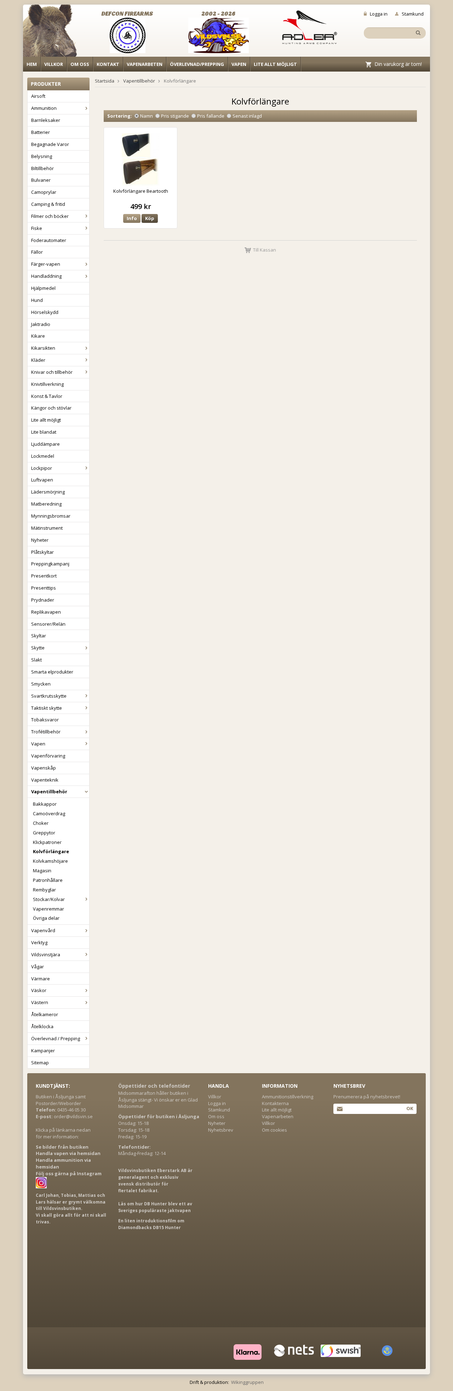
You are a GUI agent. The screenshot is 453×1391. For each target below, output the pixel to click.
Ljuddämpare (45, 444)
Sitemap (40, 1062)
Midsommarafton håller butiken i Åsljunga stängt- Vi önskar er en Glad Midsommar (158, 1100)
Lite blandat (43, 432)
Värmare (40, 978)
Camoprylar (43, 192)
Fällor (37, 252)
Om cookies (274, 1130)
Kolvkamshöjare (50, 861)
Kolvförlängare (51, 851)
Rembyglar (44, 889)
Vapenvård (43, 930)
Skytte (38, 647)
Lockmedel (42, 456)
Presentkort (44, 576)
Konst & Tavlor (46, 396)
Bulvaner (41, 180)
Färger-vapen (45, 264)
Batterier (40, 132)
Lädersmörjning (48, 492)
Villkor (53, 64)
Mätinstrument (47, 528)
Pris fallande (210, 116)
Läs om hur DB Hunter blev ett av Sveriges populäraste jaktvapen (155, 1207)
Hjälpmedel (43, 288)
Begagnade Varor (50, 144)
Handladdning (46, 276)
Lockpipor (41, 468)
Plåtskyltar (42, 552)
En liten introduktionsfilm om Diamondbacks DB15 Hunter (151, 1224)
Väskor (38, 990)
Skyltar (38, 635)
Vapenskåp (43, 768)
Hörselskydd (44, 312)
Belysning (41, 156)
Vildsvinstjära (45, 954)
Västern (39, 1002)
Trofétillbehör (46, 731)
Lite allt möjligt (275, 64)
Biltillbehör (42, 168)
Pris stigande (175, 116)
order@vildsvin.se (73, 1116)
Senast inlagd (247, 116)
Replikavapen (46, 612)
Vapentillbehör (49, 791)
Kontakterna (275, 1103)
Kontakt (108, 64)
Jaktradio (40, 324)
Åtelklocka (42, 1026)
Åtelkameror (44, 1014)
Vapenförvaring (48, 756)
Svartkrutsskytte (49, 696)
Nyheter (39, 540)
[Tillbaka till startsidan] (54, 32)
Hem (32, 64)
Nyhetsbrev (220, 1130)
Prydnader (42, 600)
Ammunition (44, 108)
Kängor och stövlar (51, 408)
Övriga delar (46, 918)
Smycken (41, 684)
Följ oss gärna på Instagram (69, 1173)
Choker (40, 823)
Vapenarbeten (144, 64)
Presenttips (43, 588)
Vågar (37, 966)
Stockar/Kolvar (49, 899)
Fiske (36, 228)
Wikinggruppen (247, 1382)
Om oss (79, 64)
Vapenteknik (44, 780)
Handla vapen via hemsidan (68, 1153)
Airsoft (38, 96)
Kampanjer (43, 1050)
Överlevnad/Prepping (197, 64)
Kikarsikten (43, 348)
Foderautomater (48, 240)
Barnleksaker (45, 120)
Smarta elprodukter (52, 672)
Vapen (238, 64)
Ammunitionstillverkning (287, 1096)
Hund (37, 300)
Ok (409, 1108)
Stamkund (413, 14)
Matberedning (46, 504)
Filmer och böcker (50, 216)
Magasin (42, 870)
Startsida (104, 81)
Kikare (38, 336)
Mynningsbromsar (50, 516)
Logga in (379, 14)
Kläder (38, 360)
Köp (149, 218)
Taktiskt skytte (46, 708)
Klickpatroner (47, 842)
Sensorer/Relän (48, 624)
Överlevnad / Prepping (55, 1038)
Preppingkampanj (50, 564)
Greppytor (44, 832)
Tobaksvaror (45, 719)
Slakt (36, 660)
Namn (146, 116)
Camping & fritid (48, 204)
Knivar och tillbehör (52, 372)
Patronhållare (48, 880)
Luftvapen (42, 480)
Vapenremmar (48, 909)
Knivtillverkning (47, 384)
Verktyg (39, 942)
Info (132, 218)
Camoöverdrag (49, 813)
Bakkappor (45, 804)
